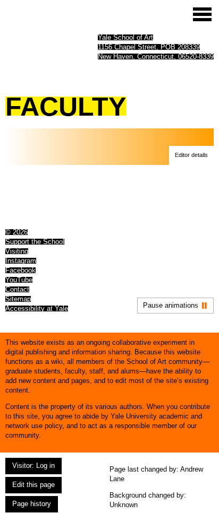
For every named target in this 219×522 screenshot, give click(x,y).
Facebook (20, 270)
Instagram (20, 261)
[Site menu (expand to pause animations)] (202, 14)
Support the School (34, 242)
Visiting (16, 251)
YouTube (18, 280)
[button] (191, 155)
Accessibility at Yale (36, 308)
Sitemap (18, 299)
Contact (17, 289)
